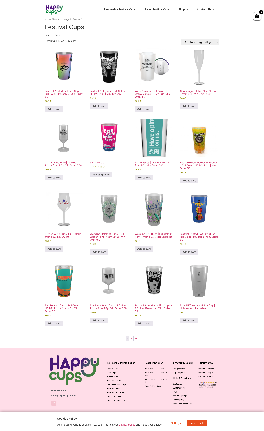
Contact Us (204, 9)
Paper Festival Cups (157, 9)
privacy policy (127, 424)
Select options (101, 174)
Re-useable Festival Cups (120, 9)
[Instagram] (53, 403)
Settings (176, 423)
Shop (181, 9)
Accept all (197, 423)
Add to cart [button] (54, 109)
